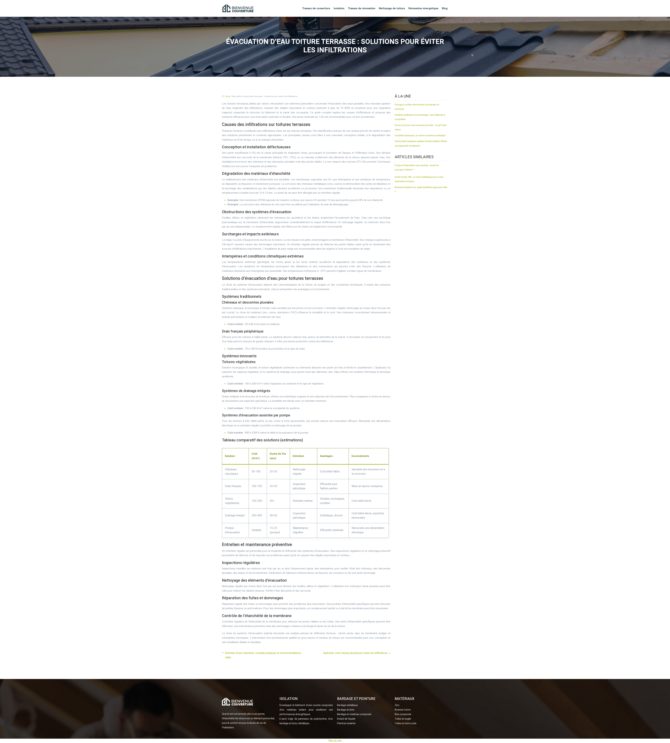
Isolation (339, 8)
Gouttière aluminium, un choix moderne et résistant (420, 135)
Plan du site (335, 741)
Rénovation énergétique (423, 8)
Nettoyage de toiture (392, 8)
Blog (445, 8)
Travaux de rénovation (361, 8)
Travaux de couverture (316, 8)
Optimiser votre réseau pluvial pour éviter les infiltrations (355, 653)
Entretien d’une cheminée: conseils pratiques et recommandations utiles (263, 655)
